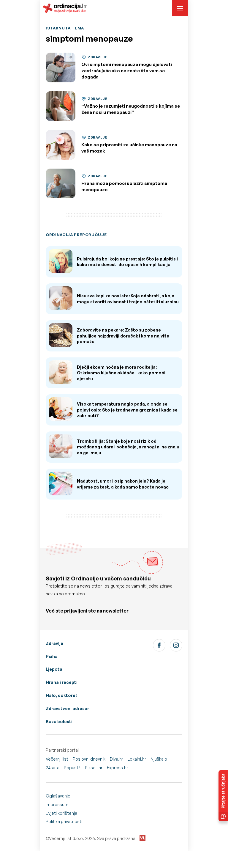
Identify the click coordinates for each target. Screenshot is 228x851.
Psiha (52, 656)
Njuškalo (159, 758)
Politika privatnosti (64, 821)
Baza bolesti (59, 721)
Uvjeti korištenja (61, 813)
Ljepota (54, 669)
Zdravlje (54, 643)
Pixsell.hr (93, 767)
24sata (52, 767)
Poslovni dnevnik (89, 758)
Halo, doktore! (61, 695)
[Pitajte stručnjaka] (223, 795)
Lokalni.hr (137, 758)
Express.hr (117, 767)
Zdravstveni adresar (67, 708)
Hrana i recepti (61, 682)
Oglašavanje (58, 795)
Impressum (57, 804)
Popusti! (72, 767)
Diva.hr (116, 758)
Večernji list (57, 758)
